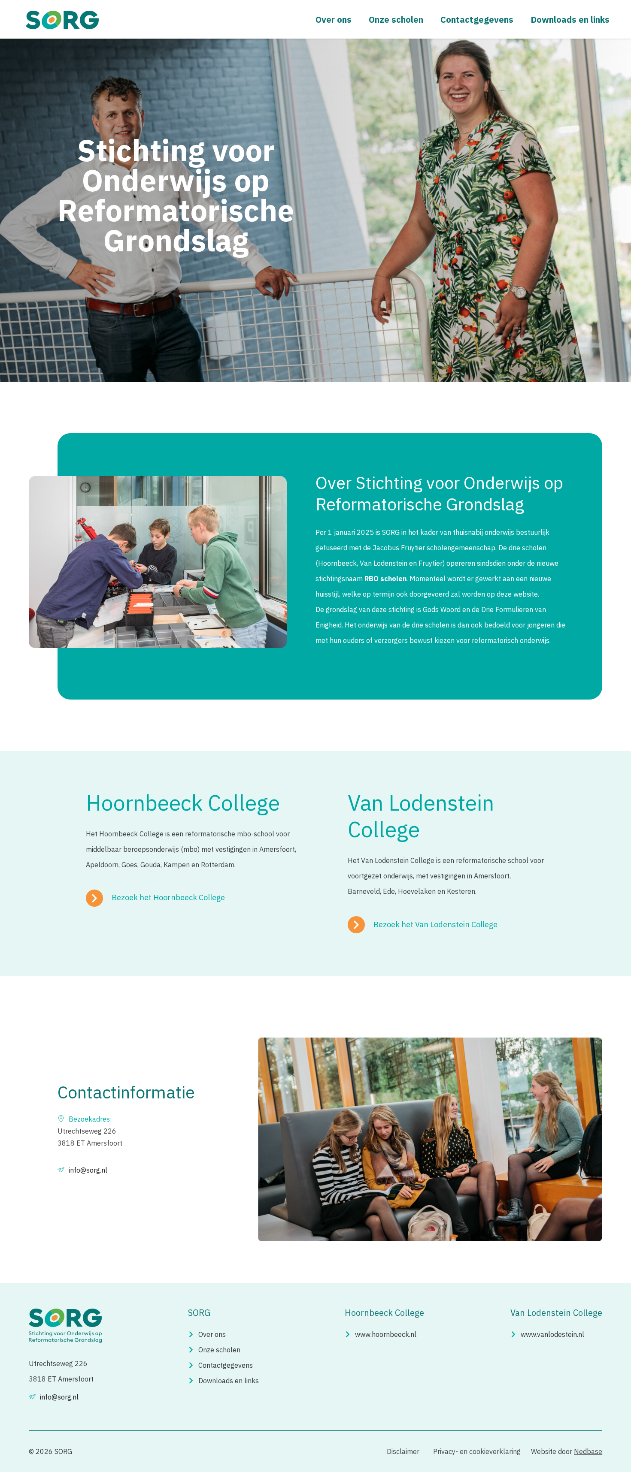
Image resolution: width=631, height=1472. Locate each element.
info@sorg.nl (88, 1170)
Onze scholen (396, 19)
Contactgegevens (476, 19)
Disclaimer (403, 1451)
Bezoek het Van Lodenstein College (435, 924)
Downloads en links (570, 19)
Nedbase (588, 1451)
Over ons (334, 19)
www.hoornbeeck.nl (385, 1334)
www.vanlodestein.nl (552, 1334)
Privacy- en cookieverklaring (477, 1451)
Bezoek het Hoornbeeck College (168, 897)
